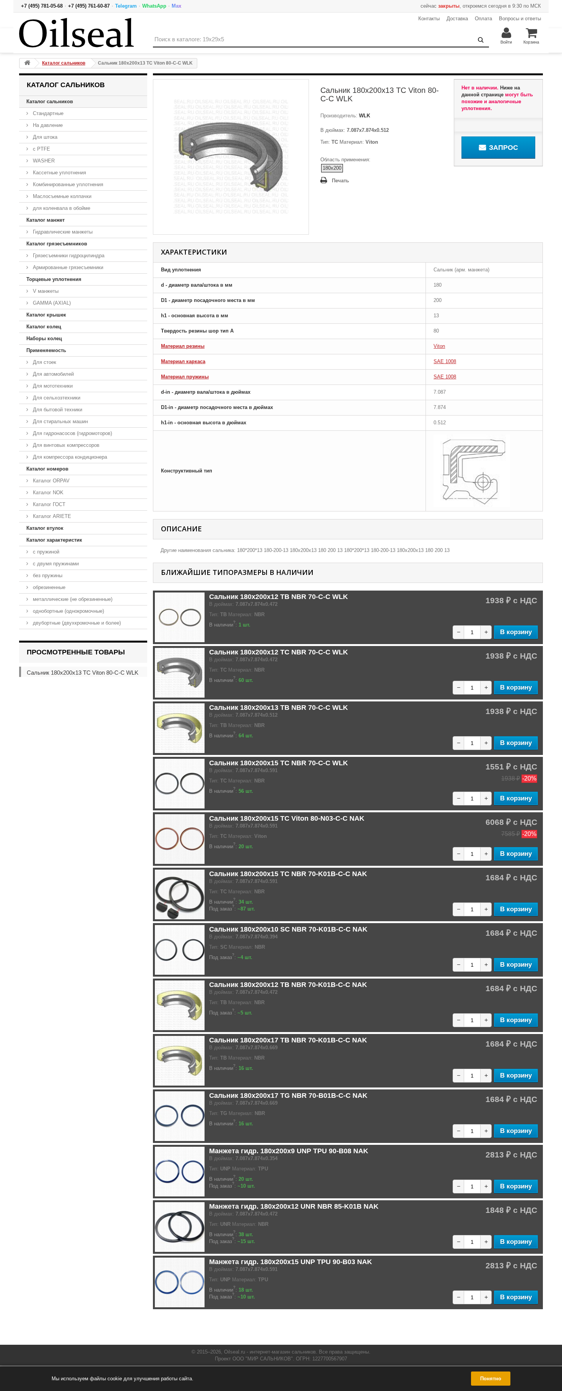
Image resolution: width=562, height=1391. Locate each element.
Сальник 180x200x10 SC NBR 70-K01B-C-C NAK (288, 929)
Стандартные (47, 113)
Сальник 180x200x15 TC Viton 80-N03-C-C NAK (286, 818)
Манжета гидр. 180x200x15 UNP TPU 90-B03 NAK (290, 1262)
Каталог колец (43, 326)
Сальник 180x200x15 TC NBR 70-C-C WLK (278, 763)
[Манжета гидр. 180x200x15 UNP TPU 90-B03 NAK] (180, 1282)
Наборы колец (44, 338)
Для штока (44, 137)
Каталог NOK (47, 492)
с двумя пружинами (55, 563)
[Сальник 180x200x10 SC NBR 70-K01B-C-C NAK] (180, 950)
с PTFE (40, 149)
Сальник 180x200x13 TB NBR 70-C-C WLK (278, 707)
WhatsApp (154, 6)
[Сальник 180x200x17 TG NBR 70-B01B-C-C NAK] (180, 1116)
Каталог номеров (47, 469)
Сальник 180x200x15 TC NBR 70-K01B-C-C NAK (288, 874)
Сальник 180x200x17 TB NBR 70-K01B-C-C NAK (288, 1040)
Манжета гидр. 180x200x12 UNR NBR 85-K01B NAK (293, 1206)
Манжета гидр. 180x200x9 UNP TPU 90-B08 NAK (288, 1151)
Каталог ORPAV (50, 481)
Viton (439, 346)
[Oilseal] (76, 32)
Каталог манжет (45, 220)
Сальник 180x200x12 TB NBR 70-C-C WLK (278, 597)
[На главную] (27, 63)
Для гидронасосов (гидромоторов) (71, 433)
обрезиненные (48, 587)
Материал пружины (185, 377)
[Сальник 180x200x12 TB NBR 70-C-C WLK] (180, 617)
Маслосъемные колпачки (61, 196)
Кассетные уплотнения (58, 172)
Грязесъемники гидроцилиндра (67, 255)
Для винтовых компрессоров (65, 445)
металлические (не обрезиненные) (71, 599)
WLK (363, 115)
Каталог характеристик (54, 540)
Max (176, 6)
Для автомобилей (52, 374)
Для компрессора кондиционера (69, 457)
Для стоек (43, 362)
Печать (340, 180)
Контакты (429, 18)
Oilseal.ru (234, 1352)
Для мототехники (52, 386)
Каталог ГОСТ (48, 504)
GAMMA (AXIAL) (51, 303)
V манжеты (44, 291)
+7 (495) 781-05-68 (42, 6)
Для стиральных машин (59, 421)
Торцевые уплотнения (53, 279)
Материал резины (183, 346)
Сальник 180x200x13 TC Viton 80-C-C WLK (82, 672)
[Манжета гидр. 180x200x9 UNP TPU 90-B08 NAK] (180, 1171)
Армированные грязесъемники (67, 267)
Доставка (457, 18)
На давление (47, 125)
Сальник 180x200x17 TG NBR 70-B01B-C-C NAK (288, 1095)
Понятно (490, 1378)
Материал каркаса (183, 361)
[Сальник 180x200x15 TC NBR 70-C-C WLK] (180, 783)
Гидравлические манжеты (62, 232)
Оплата (483, 18)
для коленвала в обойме (60, 208)
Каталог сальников (49, 101)
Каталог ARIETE (51, 516)
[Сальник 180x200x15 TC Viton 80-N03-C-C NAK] (180, 839)
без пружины (46, 575)
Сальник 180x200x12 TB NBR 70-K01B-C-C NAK (288, 984)
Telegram (126, 6)
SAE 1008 (445, 361)
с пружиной (45, 552)
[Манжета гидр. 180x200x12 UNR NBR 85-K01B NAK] (180, 1227)
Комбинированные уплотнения (67, 184)
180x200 (332, 168)
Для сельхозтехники (55, 398)
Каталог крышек (46, 315)
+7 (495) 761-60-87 (89, 6)
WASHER (43, 161)
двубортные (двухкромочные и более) (76, 623)
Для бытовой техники (56, 409)
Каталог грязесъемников (56, 244)
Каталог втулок (44, 528)
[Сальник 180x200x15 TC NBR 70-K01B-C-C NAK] (180, 894)
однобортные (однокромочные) (67, 611)
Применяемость (46, 350)
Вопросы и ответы (520, 18)
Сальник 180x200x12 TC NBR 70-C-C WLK (278, 652)
